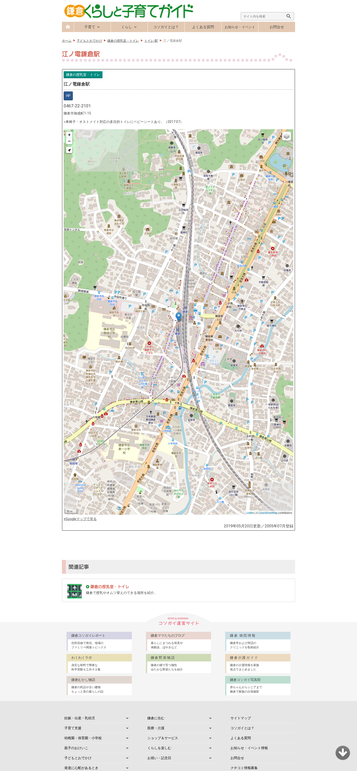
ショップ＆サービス (162, 738)
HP (68, 96)
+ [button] (69, 134)
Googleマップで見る (81, 519)
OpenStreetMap (268, 512)
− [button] (69, 141)
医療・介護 (155, 728)
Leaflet (250, 512)
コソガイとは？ (166, 27)
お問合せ (277, 27)
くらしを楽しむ (159, 748)
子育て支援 (72, 728)
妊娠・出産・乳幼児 (79, 718)
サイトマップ (240, 718)
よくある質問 (203, 27)
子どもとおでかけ (78, 758)
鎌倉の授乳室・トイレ (83, 75)
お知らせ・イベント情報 (249, 748)
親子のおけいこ (76, 748)
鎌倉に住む (155, 718)
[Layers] (286, 136)
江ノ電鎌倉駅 (77, 83)
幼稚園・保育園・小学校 (83, 738)
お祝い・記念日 (159, 758)
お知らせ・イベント (240, 27)
